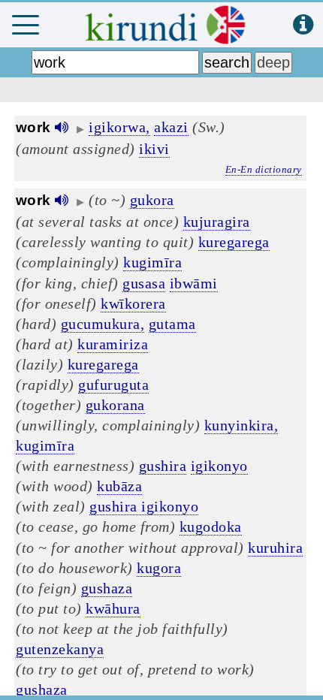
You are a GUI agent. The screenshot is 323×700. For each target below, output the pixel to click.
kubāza (119, 486)
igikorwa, (119, 127)
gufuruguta (113, 384)
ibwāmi (194, 283)
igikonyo (219, 465)
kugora (159, 568)
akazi (171, 127)
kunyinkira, (241, 425)
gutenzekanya (60, 649)
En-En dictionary (263, 169)
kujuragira (216, 221)
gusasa (143, 283)
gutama (172, 323)
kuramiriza (112, 344)
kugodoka (211, 526)
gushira (163, 465)
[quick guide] (303, 25)
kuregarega (234, 242)
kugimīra (152, 262)
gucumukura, (103, 323)
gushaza (107, 588)
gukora (152, 200)
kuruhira (275, 547)
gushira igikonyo (143, 506)
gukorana (115, 405)
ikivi (154, 148)
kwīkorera (133, 303)
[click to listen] (61, 127)
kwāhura (113, 608)
